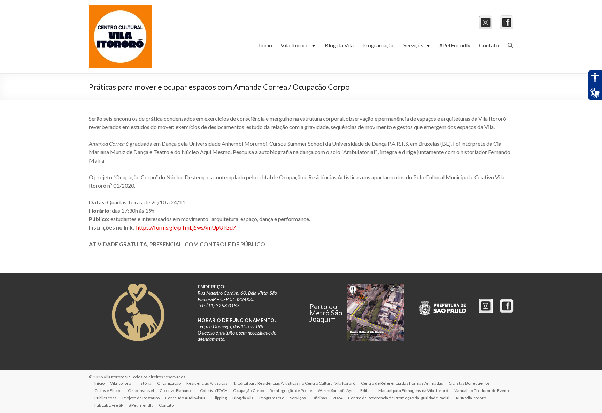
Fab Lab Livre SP (108, 405)
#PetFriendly (454, 45)
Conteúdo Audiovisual (186, 397)
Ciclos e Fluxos (108, 390)
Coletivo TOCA (213, 390)
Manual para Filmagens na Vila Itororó (413, 390)
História (144, 383)
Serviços (417, 45)
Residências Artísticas (206, 383)
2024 (337, 397)
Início (265, 45)
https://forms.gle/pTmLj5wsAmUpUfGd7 (186, 227)
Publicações (105, 397)
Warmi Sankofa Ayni (336, 390)
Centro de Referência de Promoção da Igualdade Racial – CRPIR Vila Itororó (417, 397)
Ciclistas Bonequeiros (469, 383)
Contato (489, 45)
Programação (378, 45)
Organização (169, 383)
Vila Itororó (298, 45)
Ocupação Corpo (248, 390)
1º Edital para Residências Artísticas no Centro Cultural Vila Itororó (294, 383)
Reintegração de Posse (291, 390)
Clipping (219, 397)
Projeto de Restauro (141, 397)
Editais (366, 390)
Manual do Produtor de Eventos (483, 390)
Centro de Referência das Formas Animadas (402, 383)
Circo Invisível (141, 390)
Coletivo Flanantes (177, 390)
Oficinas (319, 397)
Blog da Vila (339, 45)
